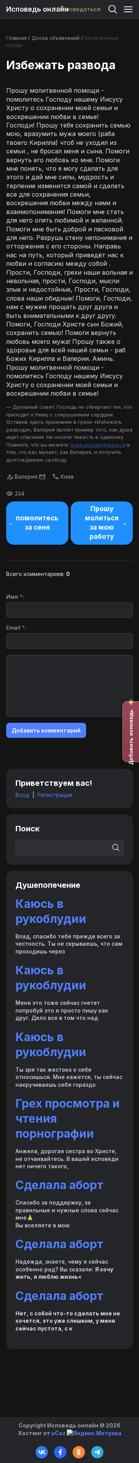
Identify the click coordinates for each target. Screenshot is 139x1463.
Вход (22, 795)
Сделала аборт (59, 1185)
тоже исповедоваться (97, 445)
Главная (16, 38)
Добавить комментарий (46, 730)
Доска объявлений (56, 38)
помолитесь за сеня (37, 522)
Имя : (15, 596)
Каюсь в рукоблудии (50, 911)
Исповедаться (79, 9)
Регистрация (54, 795)
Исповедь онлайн (37, 9)
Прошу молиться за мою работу (102, 522)
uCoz (58, 1433)
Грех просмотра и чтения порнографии (67, 1118)
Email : (16, 627)
